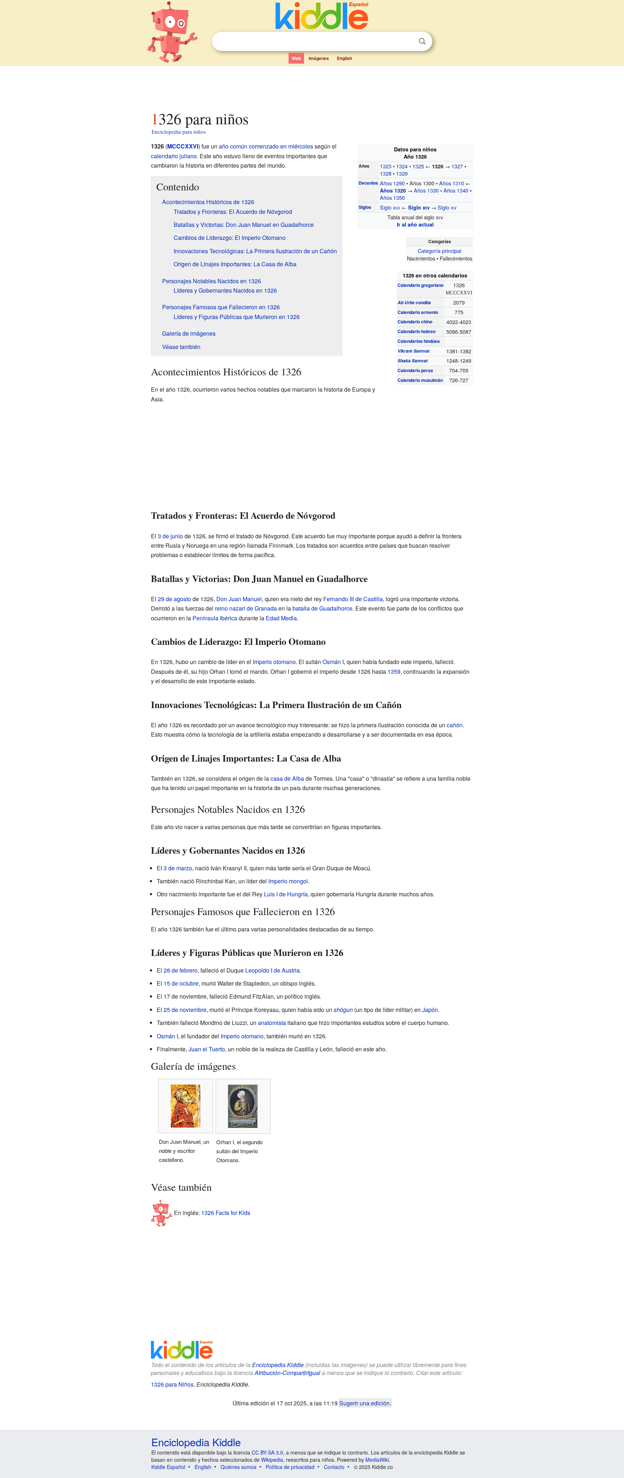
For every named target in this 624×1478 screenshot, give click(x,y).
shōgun (343, 1009)
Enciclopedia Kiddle (278, 1365)
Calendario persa (415, 370)
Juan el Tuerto (206, 1049)
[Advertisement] (311, 86)
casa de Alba (287, 778)
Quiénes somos (238, 1466)
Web (296, 58)
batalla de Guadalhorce (322, 608)
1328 (385, 173)
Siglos (365, 207)
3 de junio (170, 536)
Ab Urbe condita (414, 302)
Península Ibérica (214, 618)
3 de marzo (178, 868)
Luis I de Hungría (286, 894)
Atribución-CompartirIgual (287, 1373)
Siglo (390, 207)
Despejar (407, 41)
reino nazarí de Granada (246, 608)
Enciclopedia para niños (179, 131)
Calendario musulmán (420, 380)
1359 (393, 671)
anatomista (272, 1022)
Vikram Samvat (413, 351)
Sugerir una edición (364, 1403)
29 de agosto (174, 599)
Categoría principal (439, 250)
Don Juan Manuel (239, 599)
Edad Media (281, 618)
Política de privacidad (290, 1466)
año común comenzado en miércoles (266, 146)
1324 (402, 166)
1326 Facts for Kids (225, 1212)
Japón (430, 1009)
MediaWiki (377, 1459)
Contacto (334, 1466)
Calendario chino (415, 321)
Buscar (422, 41)
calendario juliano (174, 156)
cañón (455, 725)
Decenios (368, 183)
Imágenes (319, 58)
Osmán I (333, 662)
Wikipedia (272, 1459)
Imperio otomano (274, 662)
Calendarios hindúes (419, 341)
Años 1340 (455, 190)
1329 (402, 173)
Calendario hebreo (417, 331)
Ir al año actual (415, 224)
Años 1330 (426, 190)
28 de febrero (181, 970)
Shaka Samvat (413, 360)
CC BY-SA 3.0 (267, 1452)
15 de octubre (181, 983)
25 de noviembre (185, 1009)
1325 (418, 166)
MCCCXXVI (182, 146)
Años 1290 (392, 183)
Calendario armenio (418, 312)
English (344, 58)
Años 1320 (393, 190)
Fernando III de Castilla (353, 599)
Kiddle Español (168, 1466)
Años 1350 (392, 197)
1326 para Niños (172, 1384)
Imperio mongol (288, 881)
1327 (457, 166)
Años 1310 (451, 183)
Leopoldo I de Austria (272, 970)
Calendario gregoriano (420, 285)
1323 (385, 166)
